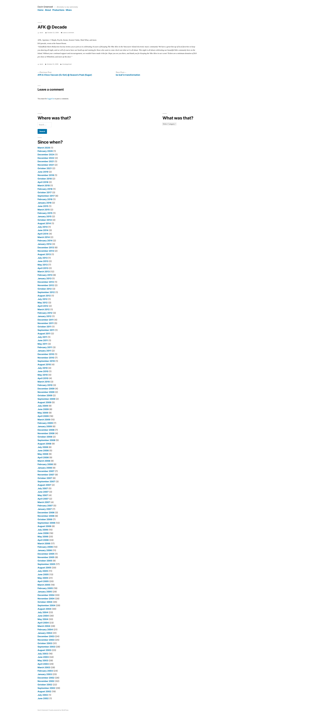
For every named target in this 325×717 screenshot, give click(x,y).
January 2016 (44, 202)
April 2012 (43, 306)
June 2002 (43, 698)
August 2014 (44, 223)
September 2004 (46, 605)
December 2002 (46, 677)
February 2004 (45, 629)
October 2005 (45, 560)
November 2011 (46, 323)
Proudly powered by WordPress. (58, 710)
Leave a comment (68, 32)
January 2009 (45, 426)
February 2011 (45, 347)
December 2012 (46, 282)
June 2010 (43, 371)
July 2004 (43, 612)
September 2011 (46, 330)
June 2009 (43, 409)
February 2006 (45, 547)
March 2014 (44, 237)
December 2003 (46, 636)
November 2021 (46, 165)
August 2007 (44, 485)
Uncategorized (67, 64)
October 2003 (45, 643)
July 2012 (43, 299)
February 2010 (45, 385)
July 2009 (43, 406)
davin (41, 32)
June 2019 (43, 172)
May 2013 (43, 264)
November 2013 (46, 251)
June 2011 (43, 340)
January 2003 (45, 674)
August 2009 (44, 402)
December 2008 (46, 430)
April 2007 (43, 498)
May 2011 (42, 344)
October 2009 (45, 395)
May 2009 (43, 412)
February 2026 (45, 151)
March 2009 (44, 419)
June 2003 (43, 657)
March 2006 (44, 543)
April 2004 (43, 622)
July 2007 (43, 488)
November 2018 (46, 175)
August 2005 (44, 567)
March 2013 (44, 271)
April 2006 (43, 540)
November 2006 (46, 516)
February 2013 (45, 275)
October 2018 (45, 178)
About (48, 10)
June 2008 (43, 450)
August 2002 (44, 691)
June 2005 (43, 574)
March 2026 (44, 147)
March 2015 (44, 209)
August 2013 (44, 254)
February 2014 (45, 240)
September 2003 (46, 646)
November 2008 (46, 433)
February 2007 (45, 505)
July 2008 (43, 447)
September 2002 (46, 688)
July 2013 (43, 258)
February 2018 (45, 189)
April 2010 (43, 378)
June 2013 (43, 261)
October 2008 (45, 436)
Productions (58, 10)
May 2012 (43, 302)
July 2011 (42, 337)
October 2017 (45, 192)
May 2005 (43, 578)
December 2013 (46, 247)
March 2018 (44, 185)
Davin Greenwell (45, 6)
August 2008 (44, 443)
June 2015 (43, 206)
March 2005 (44, 585)
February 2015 (45, 213)
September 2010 (46, 361)
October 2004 (45, 602)
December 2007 (46, 471)
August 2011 (44, 333)
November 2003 (46, 640)
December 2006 (46, 512)
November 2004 (46, 598)
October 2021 (45, 168)
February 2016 (45, 199)
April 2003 (43, 664)
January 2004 (45, 633)
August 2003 (44, 650)
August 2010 (44, 364)
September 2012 (46, 292)
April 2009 (43, 416)
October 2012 (45, 289)
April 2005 (43, 581)
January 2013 (44, 278)
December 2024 (46, 154)
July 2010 (43, 368)
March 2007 (44, 502)
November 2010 (46, 357)
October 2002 (45, 684)
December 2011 (46, 319)
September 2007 (46, 481)
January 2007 (45, 509)
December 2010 (46, 354)
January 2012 (44, 316)
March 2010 (44, 381)
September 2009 (46, 399)
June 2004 (43, 615)
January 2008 (45, 468)
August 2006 (44, 526)
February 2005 (45, 588)
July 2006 (43, 529)
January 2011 (44, 350)
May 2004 (43, 619)
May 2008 (43, 454)
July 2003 (43, 653)
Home (40, 10)
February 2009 (45, 423)
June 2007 (43, 492)
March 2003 (44, 667)
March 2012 (44, 309)
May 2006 (43, 536)
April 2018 (43, 182)
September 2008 (46, 440)
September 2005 (46, 564)
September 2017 (46, 196)
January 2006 (45, 550)
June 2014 (43, 230)
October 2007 (45, 478)
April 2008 (43, 457)
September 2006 (46, 523)
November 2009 (46, 392)
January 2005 (45, 591)
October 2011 (44, 326)
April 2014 (43, 233)
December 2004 (46, 595)
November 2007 (46, 474)
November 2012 (46, 285)
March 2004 (44, 626)
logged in (50, 98)
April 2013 (43, 268)
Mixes (69, 10)
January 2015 (44, 216)
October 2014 (45, 220)
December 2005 (46, 554)
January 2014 (45, 244)
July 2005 (43, 571)
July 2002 (43, 695)
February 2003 (45, 671)
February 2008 (45, 464)
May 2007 (43, 495)
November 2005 (46, 557)
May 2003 (43, 660)
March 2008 (44, 461)
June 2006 (43, 533)
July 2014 (43, 227)
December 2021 (46, 161)
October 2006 (45, 519)
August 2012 (44, 295)
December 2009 (46, 388)
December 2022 (46, 158)
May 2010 (43, 375)
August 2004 (44, 609)
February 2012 (45, 313)
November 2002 (46, 681)
